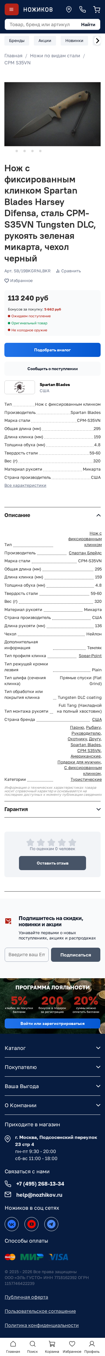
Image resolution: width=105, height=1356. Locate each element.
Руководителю (86, 733)
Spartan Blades (55, 384)
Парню (77, 727)
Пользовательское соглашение (40, 1311)
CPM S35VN (17, 63)
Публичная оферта (26, 1297)
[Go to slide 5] (40, 151)
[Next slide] (97, 40)
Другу (95, 738)
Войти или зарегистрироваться (52, 1023)
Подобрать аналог (52, 349)
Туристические (86, 779)
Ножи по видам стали (55, 55)
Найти (88, 24)
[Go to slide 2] (16, 151)
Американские (86, 755)
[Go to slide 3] (24, 151)
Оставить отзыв (53, 862)
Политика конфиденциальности (42, 1325)
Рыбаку (93, 727)
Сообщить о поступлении (52, 368)
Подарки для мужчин (79, 761)
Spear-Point (90, 655)
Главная (13, 55)
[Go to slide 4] (32, 151)
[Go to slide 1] (8, 150)
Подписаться (75, 955)
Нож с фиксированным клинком (85, 539)
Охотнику (77, 738)
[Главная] (37, 9)
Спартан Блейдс (85, 552)
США (97, 719)
